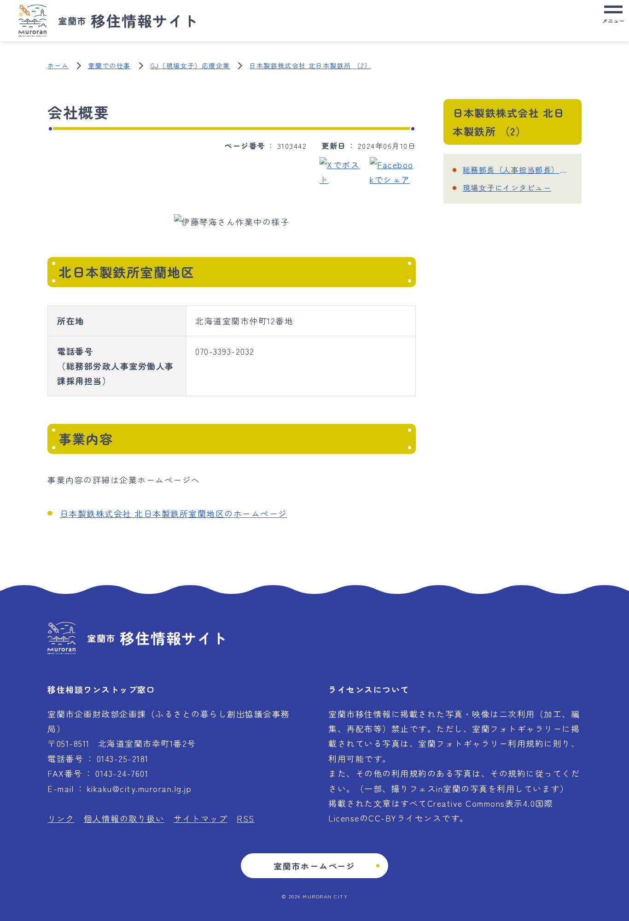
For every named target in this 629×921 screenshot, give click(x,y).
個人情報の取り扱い (124, 818)
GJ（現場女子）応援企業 (190, 65)
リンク (61, 818)
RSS (246, 818)
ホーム (58, 65)
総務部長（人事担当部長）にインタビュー (517, 169)
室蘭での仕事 (109, 65)
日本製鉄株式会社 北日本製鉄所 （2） (310, 65)
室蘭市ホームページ (314, 866)
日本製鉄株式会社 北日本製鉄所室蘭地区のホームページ (173, 513)
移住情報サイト (128, 20)
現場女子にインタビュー (507, 187)
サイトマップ (200, 818)
